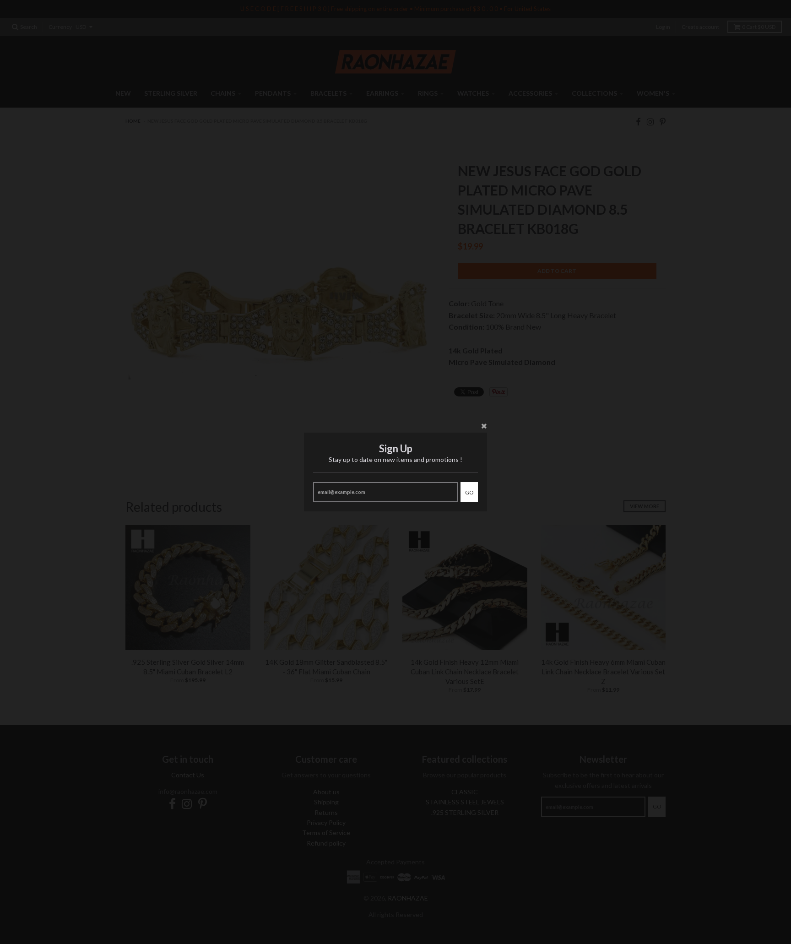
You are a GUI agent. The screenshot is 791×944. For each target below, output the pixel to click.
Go (469, 492)
